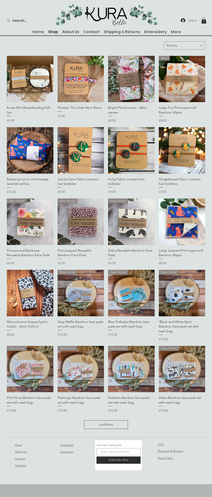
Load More (106, 424)
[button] (203, 20)
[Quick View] (30, 79)
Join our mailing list (109, 444)
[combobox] (184, 45)
